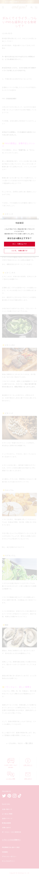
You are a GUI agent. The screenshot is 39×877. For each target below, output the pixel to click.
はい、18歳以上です (19, 244)
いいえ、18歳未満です (20, 250)
